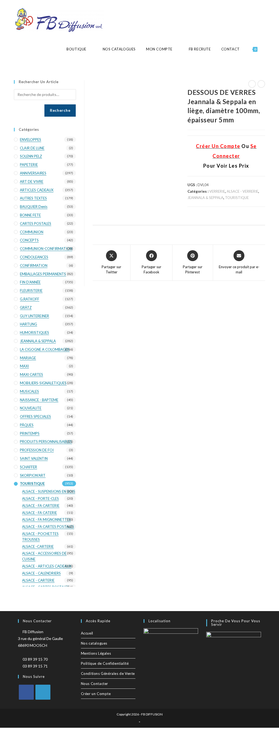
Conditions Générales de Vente (108, 673)
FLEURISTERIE (31, 290)
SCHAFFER (28, 467)
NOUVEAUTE (30, 408)
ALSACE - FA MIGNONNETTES (46, 519)
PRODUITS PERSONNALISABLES (46, 441)
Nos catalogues (94, 643)
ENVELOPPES (30, 139)
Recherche (60, 110)
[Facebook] (26, 692)
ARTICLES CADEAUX (36, 190)
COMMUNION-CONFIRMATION (46, 248)
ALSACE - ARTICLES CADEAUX (46, 566)
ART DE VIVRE (31, 181)
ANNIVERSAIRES (33, 173)
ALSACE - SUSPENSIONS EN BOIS (48, 491)
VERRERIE (217, 191)
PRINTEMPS (30, 433)
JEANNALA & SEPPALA (205, 197)
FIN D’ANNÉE (30, 282)
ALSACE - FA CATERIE (39, 513)
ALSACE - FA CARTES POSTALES (48, 526)
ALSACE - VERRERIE (242, 191)
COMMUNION (31, 232)
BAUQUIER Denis (33, 206)
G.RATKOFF (29, 299)
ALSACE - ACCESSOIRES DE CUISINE (44, 556)
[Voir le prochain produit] (261, 84)
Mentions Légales (96, 653)
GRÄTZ (26, 307)
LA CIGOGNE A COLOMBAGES (44, 349)
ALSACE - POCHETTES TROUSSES (40, 536)
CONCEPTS (29, 240)
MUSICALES (29, 391)
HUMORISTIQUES (34, 332)
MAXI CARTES (31, 374)
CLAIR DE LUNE (32, 148)
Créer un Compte (96, 693)
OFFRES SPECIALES (35, 416)
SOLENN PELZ (31, 156)
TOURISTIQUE (237, 197)
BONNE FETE (30, 215)
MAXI (24, 366)
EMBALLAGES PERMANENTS (43, 274)
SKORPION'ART (33, 475)
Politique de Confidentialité (105, 663)
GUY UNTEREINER (34, 316)
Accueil (87, 633)
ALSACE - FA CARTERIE (40, 505)
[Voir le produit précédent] (252, 84)
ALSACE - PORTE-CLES (40, 498)
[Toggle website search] (264, 49)
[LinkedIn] (42, 692)
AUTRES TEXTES (33, 198)
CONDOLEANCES (34, 257)
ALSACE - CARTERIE (38, 580)
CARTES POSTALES (35, 223)
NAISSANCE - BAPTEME (39, 400)
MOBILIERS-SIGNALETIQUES (43, 383)
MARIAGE (28, 358)
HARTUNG (28, 324)
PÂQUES (27, 425)
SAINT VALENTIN (34, 458)
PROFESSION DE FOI (37, 450)
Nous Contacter (94, 683)
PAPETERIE (29, 164)
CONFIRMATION (33, 265)
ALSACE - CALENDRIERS (41, 573)
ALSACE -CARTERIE (38, 546)
